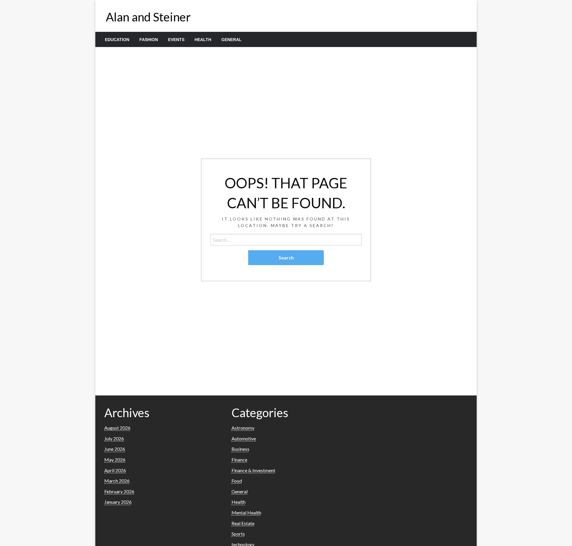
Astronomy (242, 428)
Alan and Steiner (148, 17)
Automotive (243, 438)
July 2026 (114, 438)
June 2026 (114, 449)
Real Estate (242, 523)
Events (176, 39)
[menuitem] (117, 39)
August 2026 (117, 428)
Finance (239, 459)
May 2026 (114, 459)
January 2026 (118, 502)
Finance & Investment (253, 470)
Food (236, 481)
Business (240, 449)
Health (203, 39)
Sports (238, 533)
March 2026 (117, 481)
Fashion (148, 39)
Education (117, 39)
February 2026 (119, 491)
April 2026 (115, 470)
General (231, 39)
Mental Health (246, 512)
